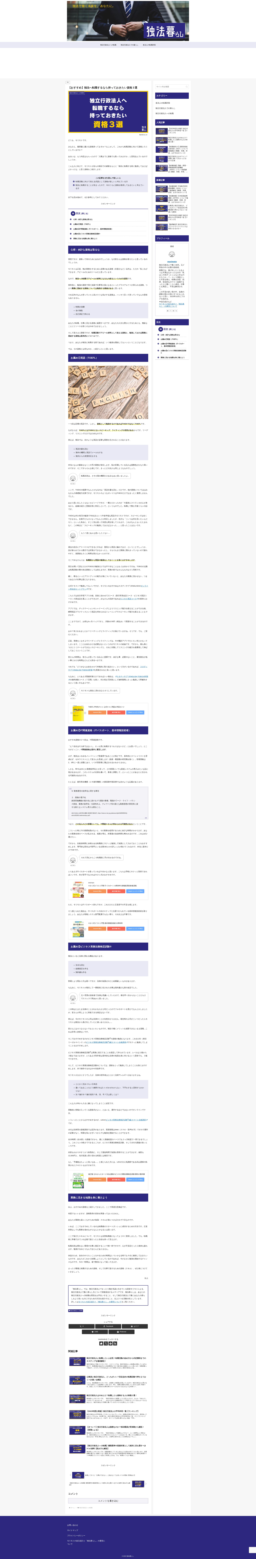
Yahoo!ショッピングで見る (135, 712)
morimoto (172, 262)
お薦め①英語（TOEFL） (82, 224)
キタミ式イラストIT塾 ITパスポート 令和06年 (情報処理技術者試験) (112, 886)
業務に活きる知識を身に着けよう (85, 238)
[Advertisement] (128, 64)
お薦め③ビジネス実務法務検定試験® (86, 234)
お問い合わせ (72, 1525)
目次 (78, 213)
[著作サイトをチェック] (101, 1343)
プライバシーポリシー (76, 1536)
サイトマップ (72, 1530)
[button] (186, 87)
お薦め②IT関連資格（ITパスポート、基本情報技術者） (93, 229)
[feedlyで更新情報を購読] (110, 1343)
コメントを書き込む (108, 1501)
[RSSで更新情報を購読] (115, 1343)
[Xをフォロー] (106, 1343)
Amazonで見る (97, 712)
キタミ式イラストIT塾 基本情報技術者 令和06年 (105, 923)
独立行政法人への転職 (76, 1310)
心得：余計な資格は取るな (83, 219)
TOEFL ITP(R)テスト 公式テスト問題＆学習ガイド (106, 707)
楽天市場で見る (116, 712)
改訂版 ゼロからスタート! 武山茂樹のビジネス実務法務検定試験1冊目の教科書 (116, 1174)
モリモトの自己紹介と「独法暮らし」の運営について (100, 1302)
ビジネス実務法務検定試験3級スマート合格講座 (106, 1042)
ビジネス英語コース (128, 599)
